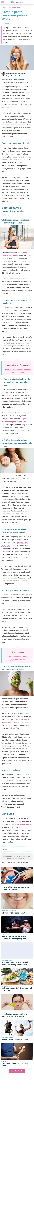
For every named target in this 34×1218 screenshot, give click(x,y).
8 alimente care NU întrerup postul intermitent (16, 989)
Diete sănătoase (6, 986)
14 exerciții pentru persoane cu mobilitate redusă (15, 888)
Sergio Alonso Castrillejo (14, 76)
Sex (2, 934)
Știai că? (4, 1061)
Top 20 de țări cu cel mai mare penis (14, 1064)
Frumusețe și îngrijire (15, 7)
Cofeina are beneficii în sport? (14, 1040)
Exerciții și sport (7, 885)
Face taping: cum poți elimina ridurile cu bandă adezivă (14, 1015)
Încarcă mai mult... (17, 1071)
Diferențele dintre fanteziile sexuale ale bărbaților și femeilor (15, 937)
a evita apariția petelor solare (19, 824)
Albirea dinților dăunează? (13, 913)
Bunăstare (4, 7)
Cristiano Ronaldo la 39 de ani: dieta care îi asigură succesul (14, 963)
